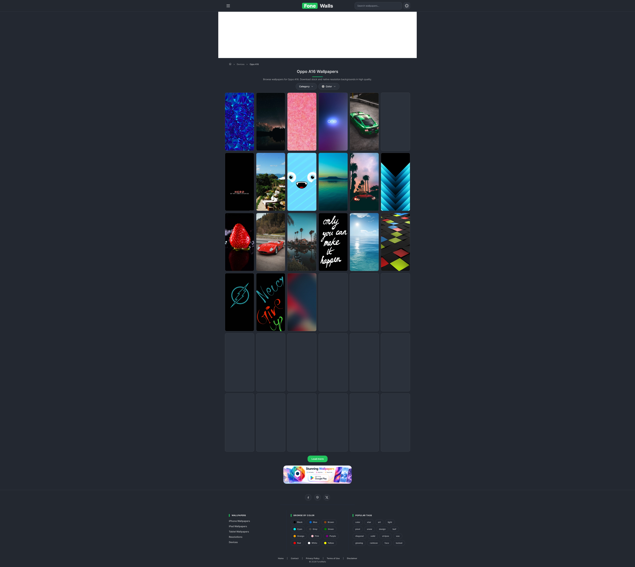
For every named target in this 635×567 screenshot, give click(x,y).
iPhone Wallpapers (239, 521)
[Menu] (228, 5)
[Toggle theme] (406, 5)
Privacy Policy (312, 558)
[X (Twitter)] (326, 497)
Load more (318, 458)
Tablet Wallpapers (239, 531)
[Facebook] (308, 497)
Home (281, 558)
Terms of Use (333, 558)
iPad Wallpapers (238, 526)
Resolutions (235, 536)
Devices (240, 64)
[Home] (230, 64)
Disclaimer (352, 558)
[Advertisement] (317, 35)
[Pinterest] (317, 497)
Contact (295, 558)
